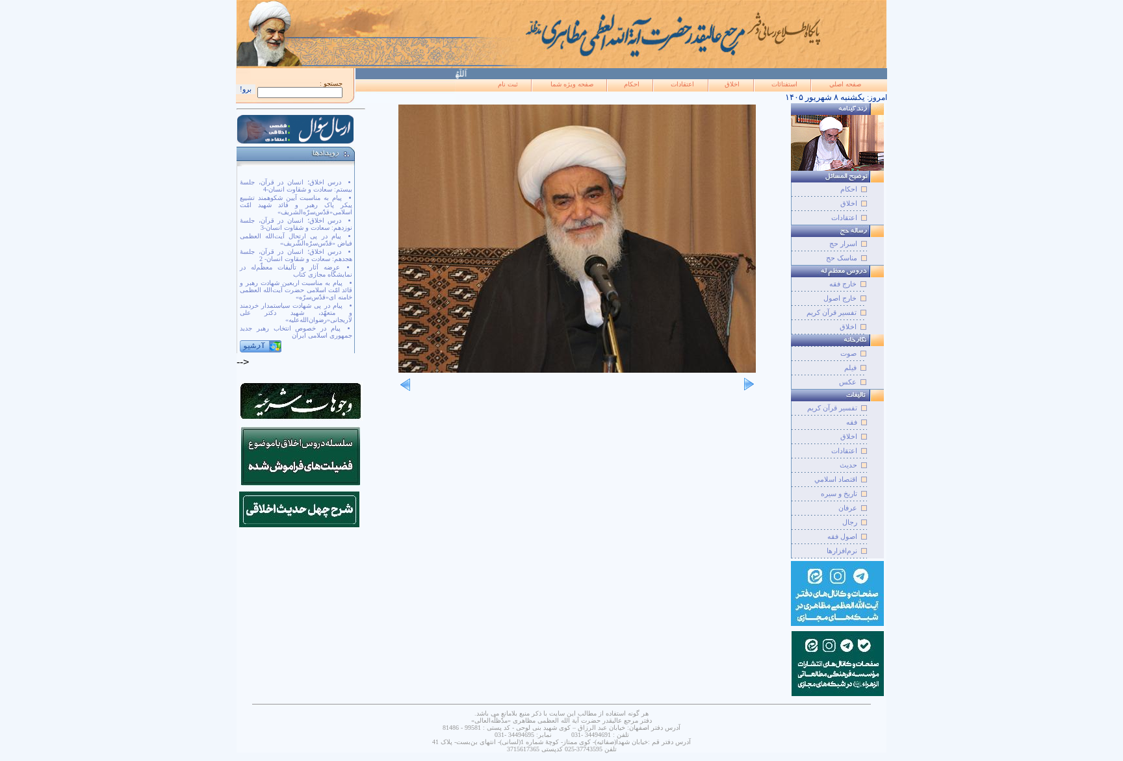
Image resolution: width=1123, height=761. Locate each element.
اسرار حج (843, 243)
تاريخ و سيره (839, 493)
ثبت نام (508, 84)
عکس (848, 382)
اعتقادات (682, 84)
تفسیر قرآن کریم (832, 312)
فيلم (850, 367)
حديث (848, 465)
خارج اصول (840, 298)
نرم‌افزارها (842, 551)
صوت (848, 353)
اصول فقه (842, 536)
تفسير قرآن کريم (832, 408)
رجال (849, 522)
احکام (631, 84)
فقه (851, 422)
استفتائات (784, 84)
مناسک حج (841, 258)
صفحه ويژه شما (571, 84)
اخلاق (732, 84)
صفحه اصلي (845, 84)
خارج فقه (843, 284)
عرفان (847, 508)
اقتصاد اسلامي (835, 479)
